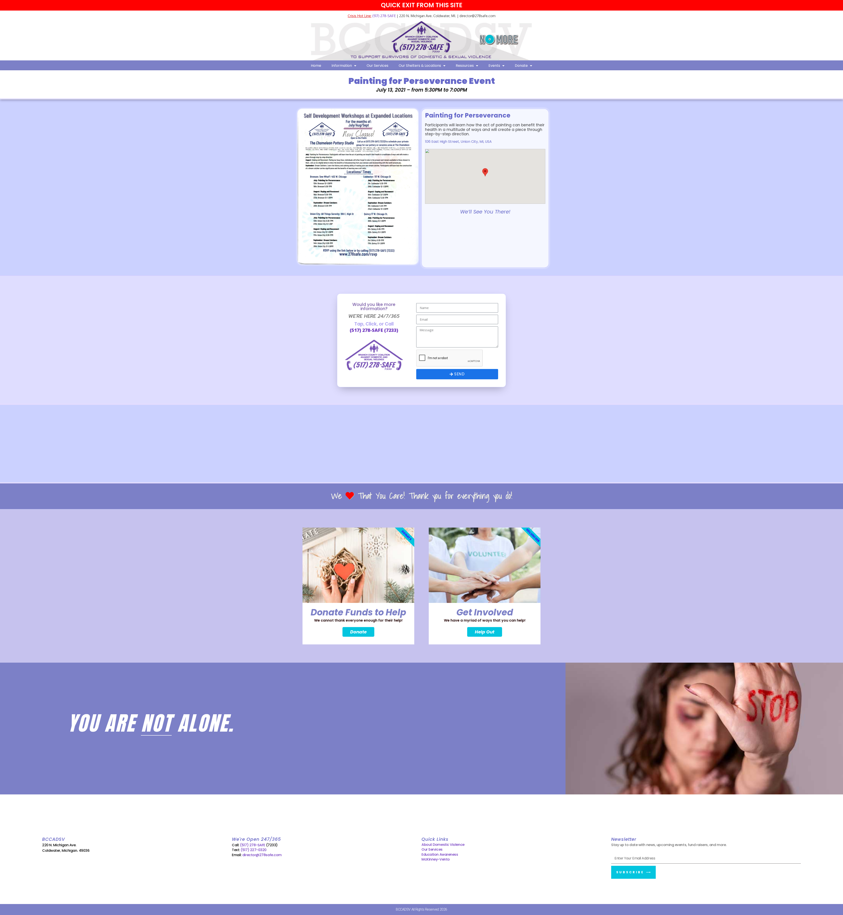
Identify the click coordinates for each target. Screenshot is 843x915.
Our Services (377, 65)
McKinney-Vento (436, 859)
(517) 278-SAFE (383, 16)
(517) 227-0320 (254, 849)
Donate (521, 65)
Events (494, 65)
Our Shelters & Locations (420, 65)
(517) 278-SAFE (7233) (374, 330)
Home (316, 65)
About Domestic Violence (443, 844)
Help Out (484, 632)
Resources (465, 65)
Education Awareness (440, 854)
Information (341, 65)
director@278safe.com (262, 854)
